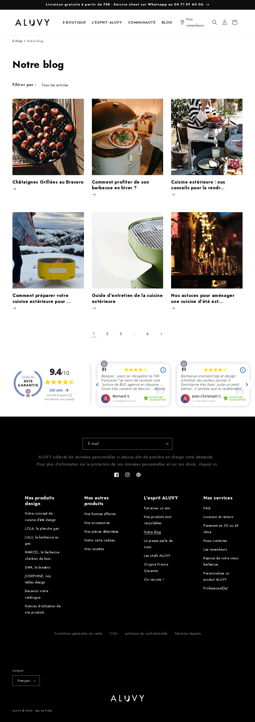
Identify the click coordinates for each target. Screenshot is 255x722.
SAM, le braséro (38, 567)
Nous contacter (215, 540)
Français (24, 680)
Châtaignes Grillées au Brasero (48, 182)
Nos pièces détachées (101, 531)
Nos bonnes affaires (100, 513)
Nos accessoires (97, 522)
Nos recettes (94, 548)
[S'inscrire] (166, 444)
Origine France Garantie (156, 567)
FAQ (207, 508)
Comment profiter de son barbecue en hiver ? (120, 185)
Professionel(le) (215, 588)
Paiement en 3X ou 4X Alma (221, 528)
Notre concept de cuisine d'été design (40, 516)
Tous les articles (55, 85)
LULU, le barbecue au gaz (42, 540)
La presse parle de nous (158, 543)
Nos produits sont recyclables (157, 520)
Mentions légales (188, 633)
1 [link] (94, 334)
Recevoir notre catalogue (36, 594)
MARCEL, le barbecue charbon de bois (42, 555)
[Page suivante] (161, 333)
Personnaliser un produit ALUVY (216, 576)
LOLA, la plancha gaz (42, 528)
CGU (114, 633)
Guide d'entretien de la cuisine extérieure (127, 298)
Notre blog (152, 531)
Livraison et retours (218, 516)
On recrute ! (154, 579)
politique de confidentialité (146, 633)
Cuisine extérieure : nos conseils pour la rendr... (198, 185)
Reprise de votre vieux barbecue (220, 561)
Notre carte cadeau (99, 540)
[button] (214, 22)
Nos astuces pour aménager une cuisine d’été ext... (202, 298)
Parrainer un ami (157, 508)
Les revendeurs (215, 549)
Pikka (48, 711)
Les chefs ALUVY (157, 555)
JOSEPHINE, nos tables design (38, 579)
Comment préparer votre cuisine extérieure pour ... (41, 298)
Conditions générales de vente (78, 633)
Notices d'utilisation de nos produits (43, 609)
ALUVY (17, 711)
